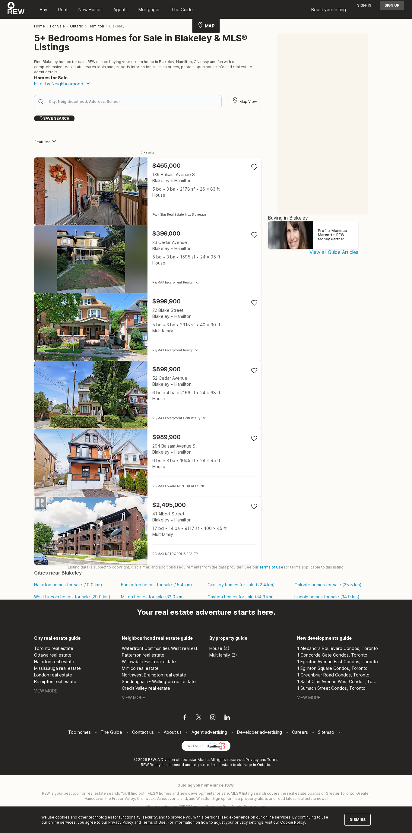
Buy (43, 9)
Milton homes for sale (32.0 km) (152, 597)
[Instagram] (213, 718)
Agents (120, 9)
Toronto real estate (53, 648)
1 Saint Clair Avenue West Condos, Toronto (337, 681)
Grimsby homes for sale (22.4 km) (241, 585)
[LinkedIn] (227, 718)
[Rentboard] (217, 745)
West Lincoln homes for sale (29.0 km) (72, 597)
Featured (42, 142)
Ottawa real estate (52, 654)
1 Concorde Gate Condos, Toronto (332, 654)
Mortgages (149, 9)
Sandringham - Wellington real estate (159, 681)
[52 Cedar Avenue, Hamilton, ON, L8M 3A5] (147, 395)
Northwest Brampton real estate (154, 674)
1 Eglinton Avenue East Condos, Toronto (337, 661)
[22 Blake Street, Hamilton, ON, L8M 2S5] (147, 327)
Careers (300, 732)
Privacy (252, 759)
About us (173, 732)
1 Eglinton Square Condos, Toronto (332, 668)
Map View (248, 101)
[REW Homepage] (16, 9)
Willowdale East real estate (149, 661)
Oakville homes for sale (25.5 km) (328, 585)
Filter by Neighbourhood (58, 83)
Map (210, 25)
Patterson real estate (143, 654)
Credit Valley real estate (146, 688)
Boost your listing (328, 9)
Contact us (143, 732)
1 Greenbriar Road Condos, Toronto (333, 674)
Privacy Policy (120, 822)
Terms (272, 759)
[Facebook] (185, 718)
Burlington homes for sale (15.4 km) (156, 585)
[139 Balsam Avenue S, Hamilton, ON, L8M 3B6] (147, 191)
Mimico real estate (140, 668)
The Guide (182, 9)
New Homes (90, 9)
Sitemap (326, 732)
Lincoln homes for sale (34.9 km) (327, 597)
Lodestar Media (194, 759)
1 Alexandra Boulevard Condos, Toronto (337, 648)
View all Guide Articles (333, 252)
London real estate (53, 674)
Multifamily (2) (223, 654)
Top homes (79, 732)
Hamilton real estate (54, 661)
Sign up (392, 5)
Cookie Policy (292, 822)
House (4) (219, 648)
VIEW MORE (45, 690)
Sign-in (364, 5)
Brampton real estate (55, 681)
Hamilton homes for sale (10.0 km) (68, 585)
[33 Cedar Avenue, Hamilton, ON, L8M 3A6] (147, 259)
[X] (198, 718)
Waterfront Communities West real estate (162, 648)
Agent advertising (209, 732)
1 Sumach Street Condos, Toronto (331, 688)
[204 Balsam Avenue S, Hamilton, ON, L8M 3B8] (147, 463)
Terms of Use (271, 567)
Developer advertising (259, 732)
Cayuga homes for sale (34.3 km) (241, 597)
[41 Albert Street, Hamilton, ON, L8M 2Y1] (147, 531)
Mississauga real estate (57, 668)
